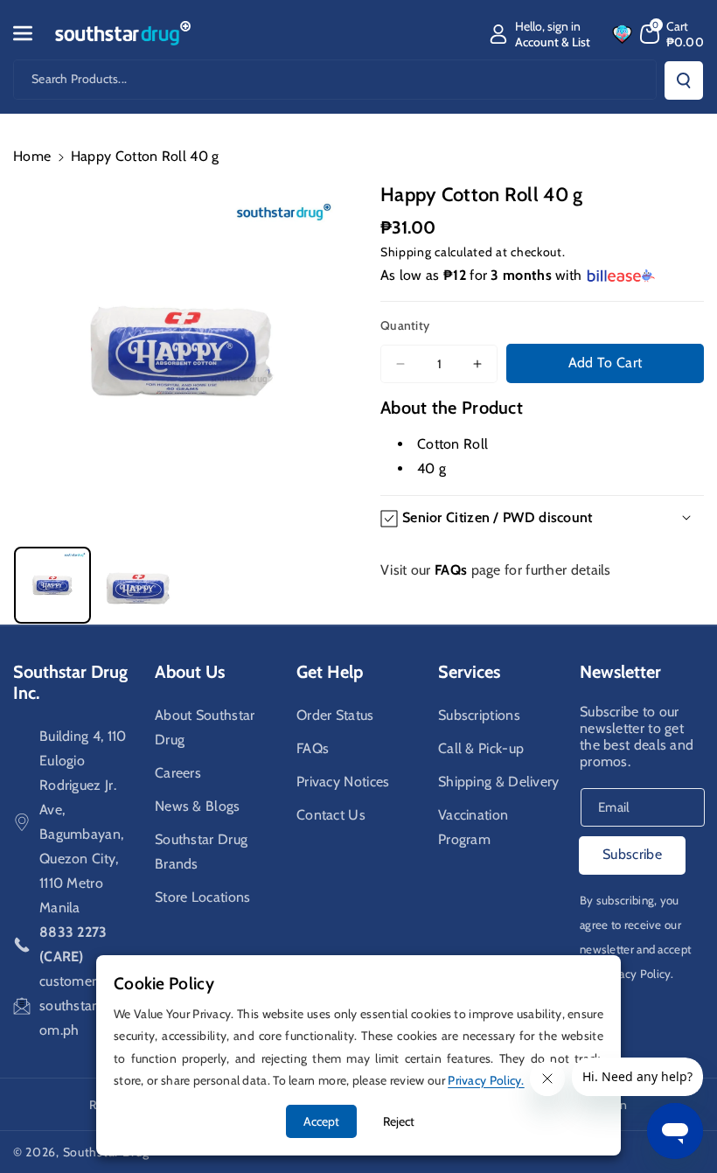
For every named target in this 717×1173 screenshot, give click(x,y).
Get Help (329, 671)
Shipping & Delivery (499, 781)
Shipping (406, 252)
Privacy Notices (343, 781)
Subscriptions (479, 715)
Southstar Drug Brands (201, 851)
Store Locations (203, 897)
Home (32, 156)
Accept (321, 1121)
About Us (190, 671)
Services (469, 671)
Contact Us (330, 814)
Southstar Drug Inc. (70, 682)
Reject (398, 1121)
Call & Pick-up (481, 748)
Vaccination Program (473, 827)
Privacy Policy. (636, 974)
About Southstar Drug (205, 727)
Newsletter (620, 671)
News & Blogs (197, 806)
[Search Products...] (684, 80)
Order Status (335, 715)
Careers (178, 773)
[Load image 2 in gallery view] (138, 585)
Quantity (404, 325)
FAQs (312, 748)
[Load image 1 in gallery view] (52, 585)
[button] (32, 33)
